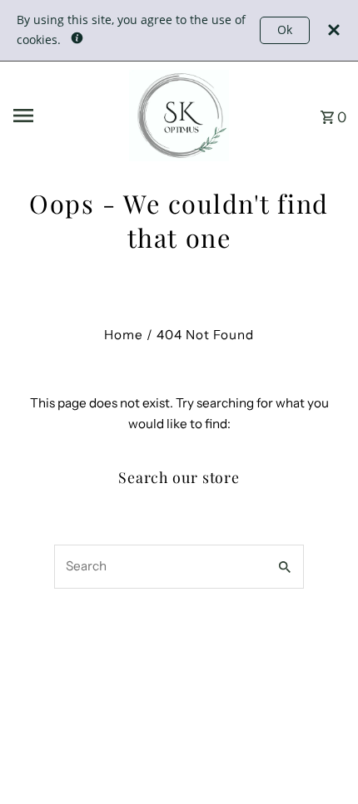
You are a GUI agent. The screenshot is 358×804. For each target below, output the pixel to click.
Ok (284, 29)
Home (123, 335)
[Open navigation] (64, 115)
